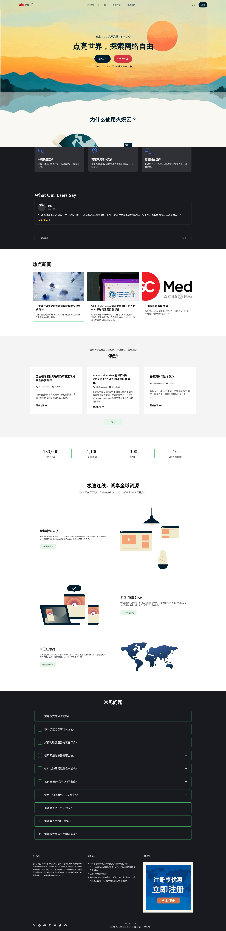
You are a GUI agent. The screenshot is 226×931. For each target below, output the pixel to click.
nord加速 (113, 927)
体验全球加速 (128, 613)
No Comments (44, 387)
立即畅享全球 (47, 546)
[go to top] (219, 921)
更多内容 (40, 405)
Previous (44, 238)
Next (184, 238)
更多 (113, 422)
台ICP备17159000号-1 (142, 927)
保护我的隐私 (47, 665)
